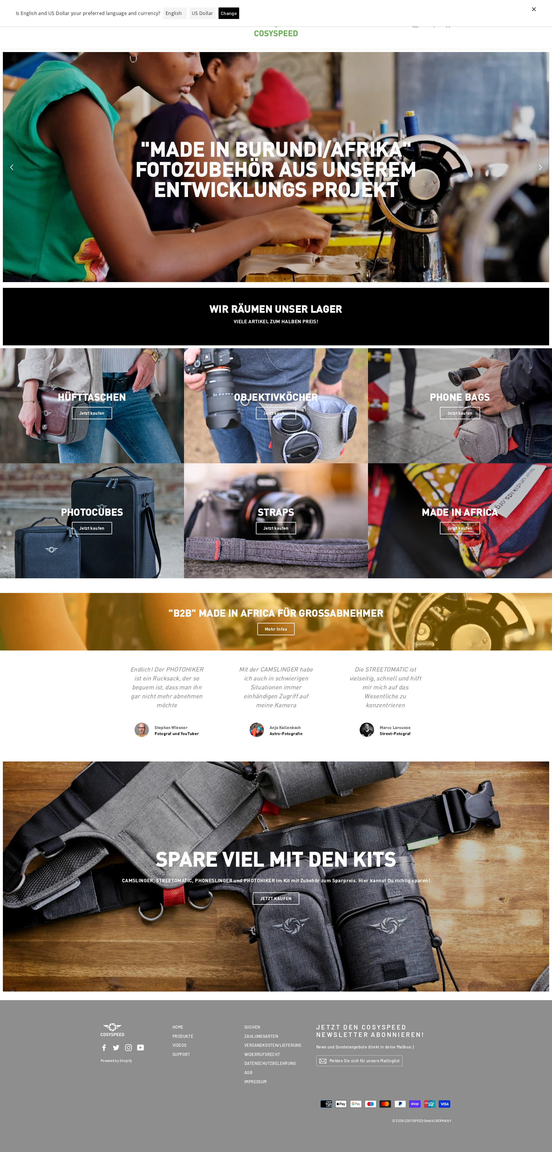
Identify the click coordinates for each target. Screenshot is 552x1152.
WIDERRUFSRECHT (262, 1054)
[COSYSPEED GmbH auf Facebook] (104, 1047)
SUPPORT (181, 1054)
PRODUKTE (182, 1036)
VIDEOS (179, 1045)
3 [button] (278, 278)
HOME (177, 1027)
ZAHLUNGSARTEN (261, 1036)
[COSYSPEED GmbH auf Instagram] (128, 1047)
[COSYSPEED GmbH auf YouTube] (140, 1047)
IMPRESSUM (255, 1081)
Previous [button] (11, 167)
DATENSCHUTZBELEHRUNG (270, 1063)
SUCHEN (252, 1027)
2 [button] (272, 278)
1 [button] (267, 278)
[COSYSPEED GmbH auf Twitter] (116, 1047)
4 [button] (283, 278)
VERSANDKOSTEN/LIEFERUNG (272, 1045)
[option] (276, 167)
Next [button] (540, 167)
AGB (248, 1072)
